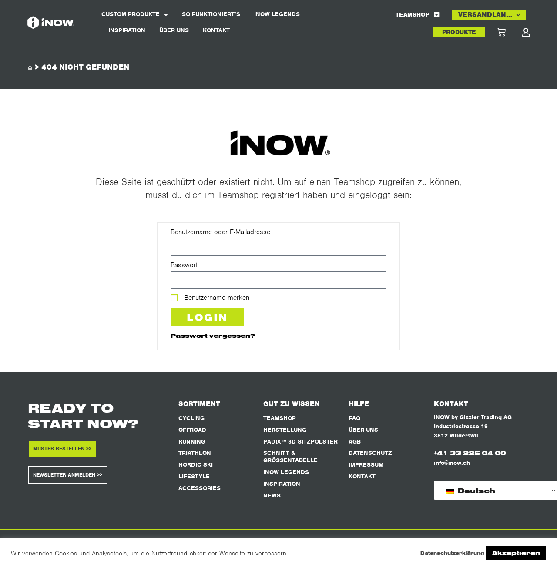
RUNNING (191, 441)
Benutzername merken (215, 297)
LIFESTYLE (194, 476)
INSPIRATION (126, 30)
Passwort (184, 265)
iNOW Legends (277, 14)
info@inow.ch (452, 463)
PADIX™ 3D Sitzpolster (300, 441)
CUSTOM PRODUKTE (130, 14)
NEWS (272, 495)
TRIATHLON (194, 453)
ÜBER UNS (174, 30)
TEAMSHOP (412, 14)
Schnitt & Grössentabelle (290, 456)
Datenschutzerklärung (452, 553)
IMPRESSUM (366, 464)
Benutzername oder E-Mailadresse (220, 232)
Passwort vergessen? (213, 335)
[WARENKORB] (509, 32)
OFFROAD (192, 430)
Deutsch (475, 490)
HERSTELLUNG (284, 430)
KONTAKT (216, 30)
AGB (355, 441)
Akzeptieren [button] (516, 553)
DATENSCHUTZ (370, 453)
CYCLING (191, 418)
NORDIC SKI (195, 464)
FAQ (354, 418)
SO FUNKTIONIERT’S (211, 14)
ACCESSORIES (199, 488)
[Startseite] (30, 68)
